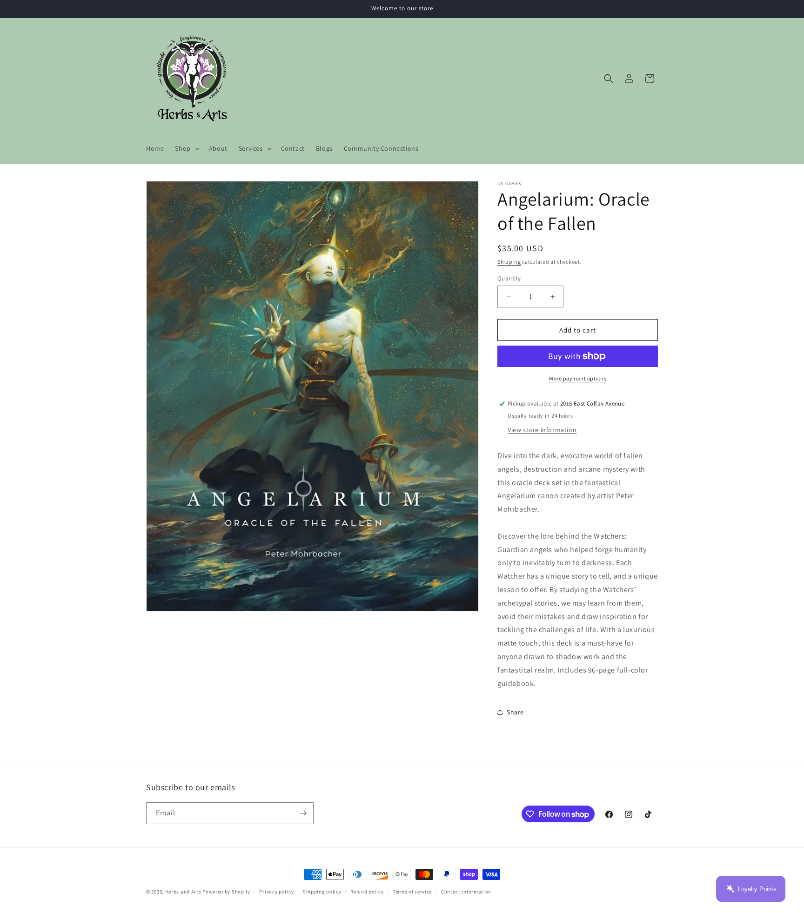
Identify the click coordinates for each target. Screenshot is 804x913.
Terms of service (412, 891)
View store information (542, 430)
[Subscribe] (303, 813)
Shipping (509, 261)
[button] (186, 148)
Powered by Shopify (226, 891)
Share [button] (515, 712)
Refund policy (366, 891)
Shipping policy (322, 891)
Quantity (509, 278)
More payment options (577, 378)
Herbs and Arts (183, 891)
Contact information (466, 891)
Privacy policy (276, 891)
